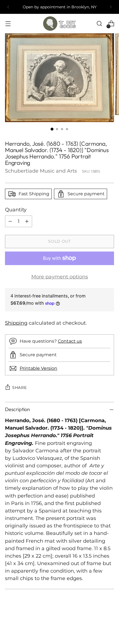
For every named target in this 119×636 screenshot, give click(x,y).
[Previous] (8, 7)
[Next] (111, 7)
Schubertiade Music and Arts (41, 171)
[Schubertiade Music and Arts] (59, 23)
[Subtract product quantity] (10, 221)
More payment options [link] (59, 276)
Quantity (16, 209)
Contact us (70, 341)
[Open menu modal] (8, 23)
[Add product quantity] (27, 221)
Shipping (16, 323)
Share (19, 387)
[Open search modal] (99, 23)
